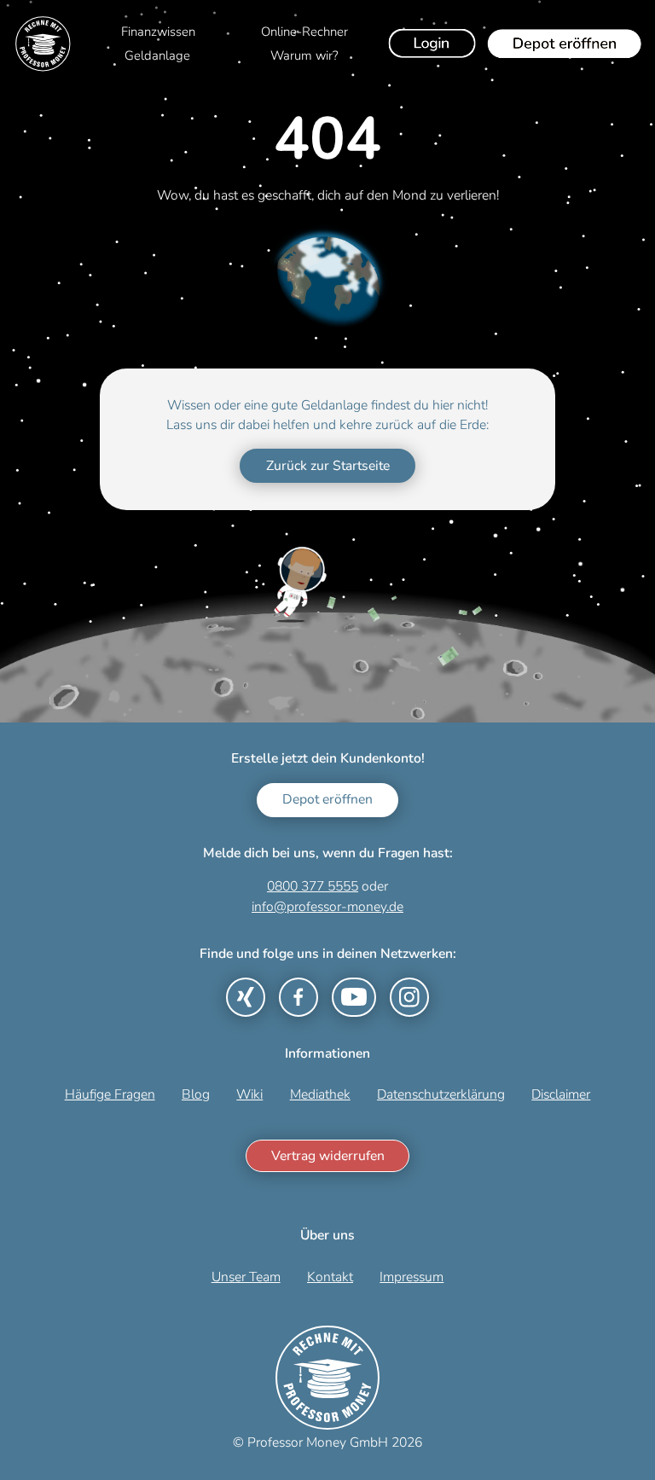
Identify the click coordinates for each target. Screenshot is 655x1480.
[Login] (432, 43)
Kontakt (330, 1277)
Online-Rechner (304, 31)
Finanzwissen (158, 31)
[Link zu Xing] (245, 997)
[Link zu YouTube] (354, 997)
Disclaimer (560, 1094)
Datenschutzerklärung (441, 1094)
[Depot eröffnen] (564, 43)
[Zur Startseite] (43, 44)
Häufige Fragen (110, 1094)
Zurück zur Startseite (328, 465)
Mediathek (320, 1094)
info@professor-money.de (327, 906)
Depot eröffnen (327, 799)
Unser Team (246, 1277)
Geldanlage (157, 55)
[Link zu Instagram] (409, 997)
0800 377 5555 (312, 886)
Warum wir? (304, 55)
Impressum (411, 1277)
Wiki (249, 1094)
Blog (196, 1094)
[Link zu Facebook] (298, 997)
